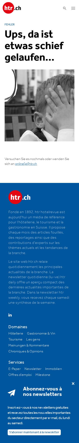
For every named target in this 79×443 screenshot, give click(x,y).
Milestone (42, 375)
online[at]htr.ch (26, 164)
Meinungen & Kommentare (28, 345)
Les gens (33, 339)
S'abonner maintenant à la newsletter (34, 432)
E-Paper (14, 369)
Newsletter (33, 369)
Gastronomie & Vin (41, 333)
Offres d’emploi (20, 375)
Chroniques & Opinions (25, 351)
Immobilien (53, 369)
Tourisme (15, 339)
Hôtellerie (15, 333)
